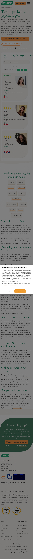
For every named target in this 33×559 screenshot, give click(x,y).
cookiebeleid (13, 285)
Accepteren (20, 291)
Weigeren (10, 291)
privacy (5, 285)
